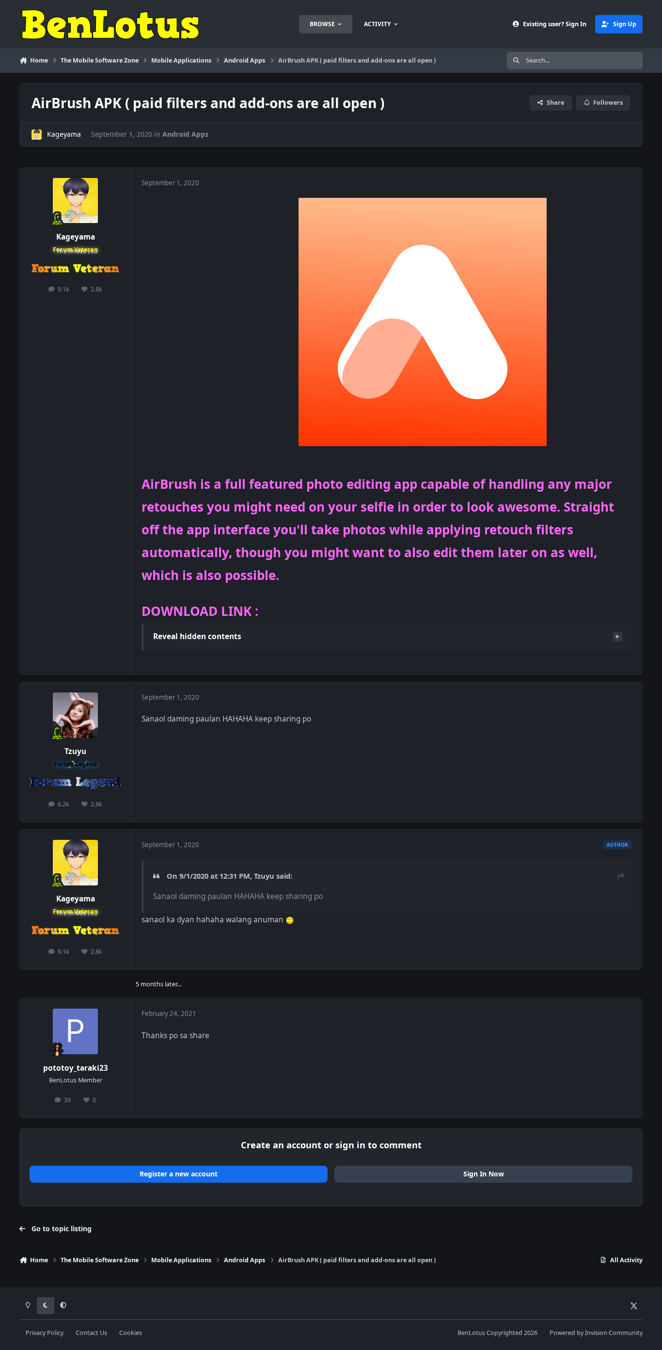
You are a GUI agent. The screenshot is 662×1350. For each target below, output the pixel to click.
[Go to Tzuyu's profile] (75, 715)
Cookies (130, 1333)
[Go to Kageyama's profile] (37, 134)
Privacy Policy (44, 1333)
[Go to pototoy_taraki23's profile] (75, 1031)
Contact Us (91, 1333)
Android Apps (185, 134)
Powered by (596, 1333)
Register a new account (179, 1173)
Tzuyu (75, 751)
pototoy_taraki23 (75, 1068)
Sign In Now (483, 1173)
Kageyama (64, 134)
